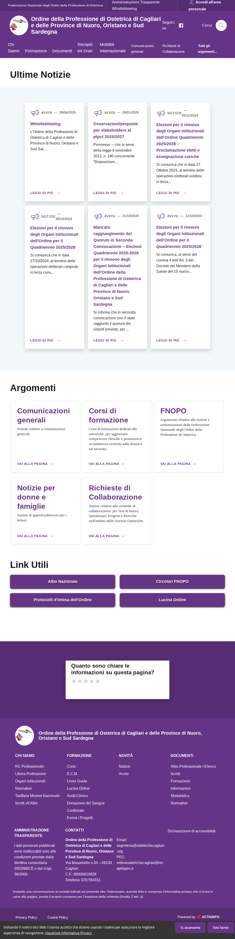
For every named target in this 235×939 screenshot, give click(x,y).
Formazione (36, 51)
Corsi (71, 766)
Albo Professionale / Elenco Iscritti (193, 770)
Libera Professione (30, 774)
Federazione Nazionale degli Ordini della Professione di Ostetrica (55, 5)
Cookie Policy (58, 917)
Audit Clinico (77, 796)
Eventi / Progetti (80, 818)
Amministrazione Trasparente (136, 2)
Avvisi (124, 774)
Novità (126, 756)
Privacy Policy (26, 917)
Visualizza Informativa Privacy (68, 933)
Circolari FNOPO (172, 581)
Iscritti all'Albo (26, 803)
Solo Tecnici (221, 927)
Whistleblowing (124, 8)
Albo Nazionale (63, 581)
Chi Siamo (14, 47)
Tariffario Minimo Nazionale (37, 796)
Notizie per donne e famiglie (36, 497)
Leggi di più (41, 193)
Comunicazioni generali (142, 48)
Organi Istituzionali (30, 781)
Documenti (62, 51)
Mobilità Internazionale (113, 47)
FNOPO (173, 411)
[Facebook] (179, 25)
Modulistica (180, 796)
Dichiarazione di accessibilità (191, 831)
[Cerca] (221, 25)
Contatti (74, 830)
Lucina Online (172, 599)
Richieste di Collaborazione (173, 48)
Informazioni (181, 788)
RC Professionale (29, 766)
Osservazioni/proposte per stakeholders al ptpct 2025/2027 (115, 130)
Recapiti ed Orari (85, 47)
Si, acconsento (190, 927)
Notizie (124, 766)
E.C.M (72, 774)
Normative (23, 788)
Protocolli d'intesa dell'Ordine (63, 599)
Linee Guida (77, 781)
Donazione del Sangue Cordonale (86, 806)
